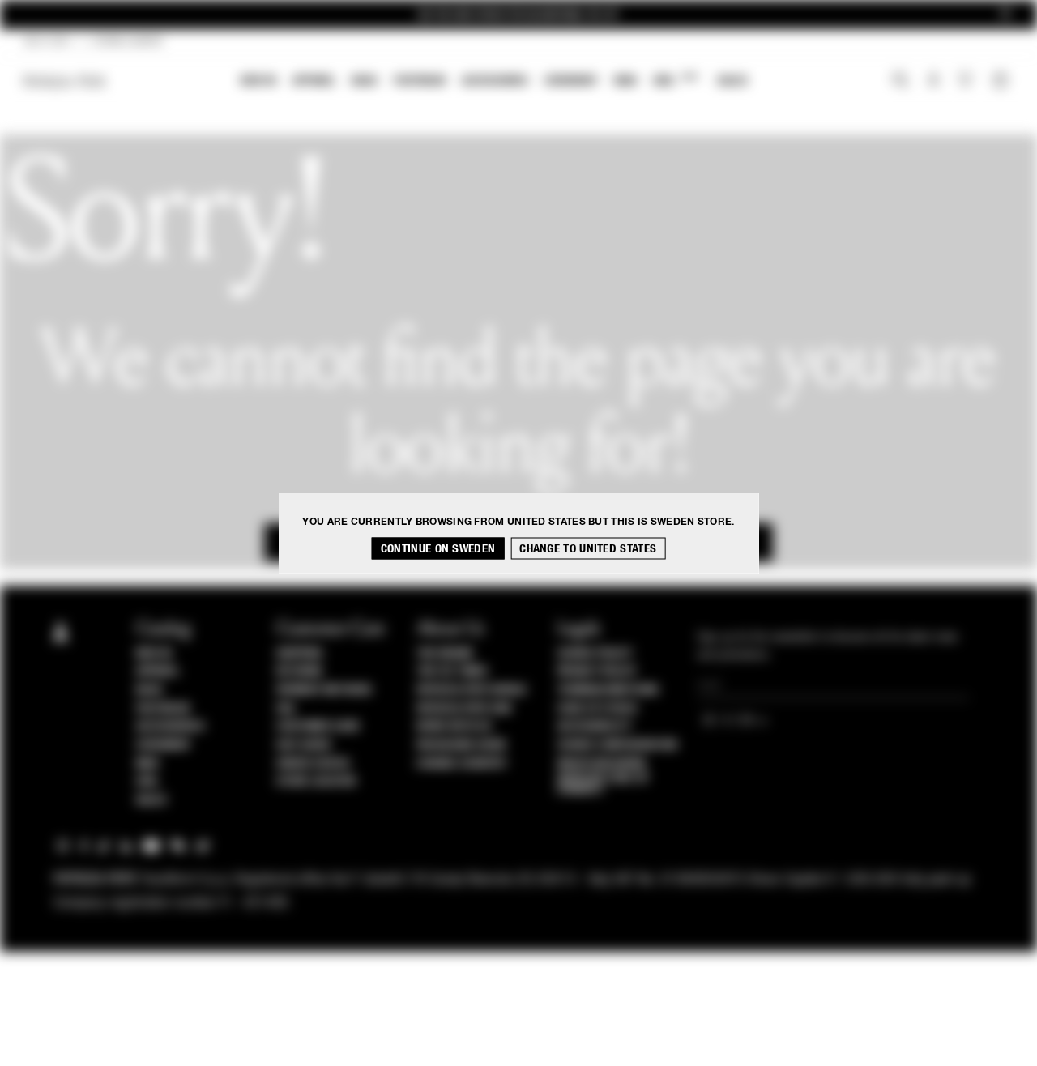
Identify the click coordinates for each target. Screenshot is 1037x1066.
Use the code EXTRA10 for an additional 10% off (518, 15)
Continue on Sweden (438, 549)
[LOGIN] (933, 82)
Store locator (316, 781)
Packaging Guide (461, 745)
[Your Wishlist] (966, 84)
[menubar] (494, 82)
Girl (675, 80)
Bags (365, 81)
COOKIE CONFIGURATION (617, 745)
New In (258, 81)
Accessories (495, 81)
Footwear (420, 81)
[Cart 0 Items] (1002, 82)
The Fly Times (452, 671)
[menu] (494, 82)
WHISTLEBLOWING (602, 764)
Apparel (313, 81)
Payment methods (324, 690)
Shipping (299, 653)
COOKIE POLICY (595, 653)
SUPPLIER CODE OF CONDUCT (603, 784)
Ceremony (571, 81)
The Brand (444, 653)
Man (625, 81)
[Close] (1005, 15)
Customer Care (318, 726)
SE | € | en (47, 42)
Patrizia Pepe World (471, 690)
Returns (299, 671)
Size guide (303, 745)
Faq (285, 708)
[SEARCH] (900, 82)
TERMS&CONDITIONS (608, 690)
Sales (732, 81)
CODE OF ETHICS (597, 708)
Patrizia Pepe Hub (464, 708)
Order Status (312, 764)
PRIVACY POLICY (597, 671)
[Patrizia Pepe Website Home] (64, 81)
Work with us (453, 726)
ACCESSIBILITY (594, 726)
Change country (461, 764)
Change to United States (587, 549)
